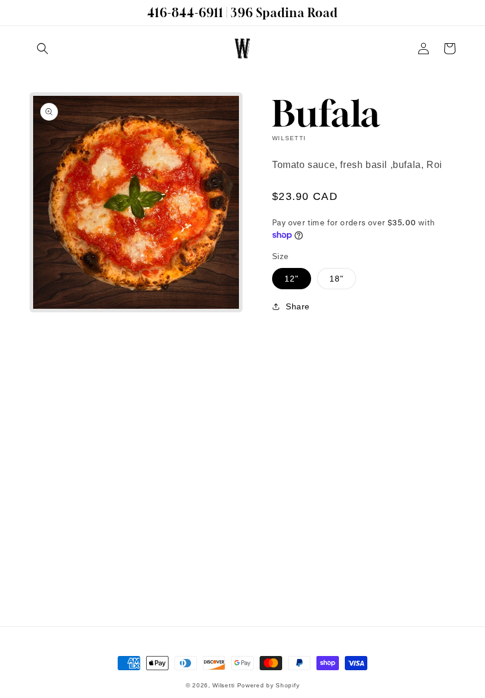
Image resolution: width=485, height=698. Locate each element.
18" (336, 278)
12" (291, 278)
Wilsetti (223, 685)
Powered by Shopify (268, 685)
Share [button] (298, 306)
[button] (43, 48)
